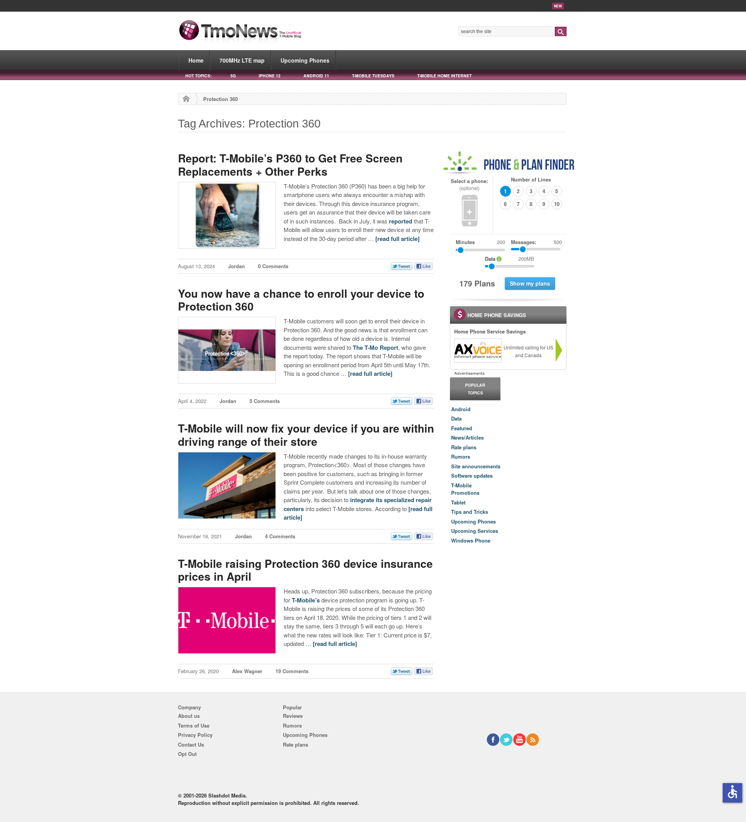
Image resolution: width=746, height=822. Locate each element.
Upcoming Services (474, 530)
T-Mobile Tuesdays (373, 76)
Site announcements (475, 466)
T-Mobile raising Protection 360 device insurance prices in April (305, 570)
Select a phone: (469, 184)
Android (461, 409)
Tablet (458, 502)
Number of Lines (531, 179)
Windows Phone (470, 540)
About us (189, 715)
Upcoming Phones (305, 60)
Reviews (293, 715)
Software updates (472, 475)
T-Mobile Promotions (465, 489)
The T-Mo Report (375, 347)
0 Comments (273, 266)
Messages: (536, 242)
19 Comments (292, 671)
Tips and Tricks (469, 511)
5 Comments (264, 401)
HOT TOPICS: (198, 76)
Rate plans (463, 447)
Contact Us (191, 744)
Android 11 (316, 76)
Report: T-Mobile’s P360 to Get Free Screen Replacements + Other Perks (290, 164)
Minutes (465, 242)
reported (400, 221)
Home (196, 60)
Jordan (236, 266)
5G (233, 76)
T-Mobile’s (306, 600)
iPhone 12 (270, 76)
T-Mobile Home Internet (444, 76)
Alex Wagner (247, 671)
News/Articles (467, 437)
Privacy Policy (195, 734)
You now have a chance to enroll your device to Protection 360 (301, 299)
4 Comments (280, 536)
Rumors (460, 456)
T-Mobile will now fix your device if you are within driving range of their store (306, 434)
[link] (477, 350)
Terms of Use (193, 725)
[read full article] (397, 238)
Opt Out (187, 753)
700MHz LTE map (242, 60)
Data (456, 418)
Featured (461, 428)
